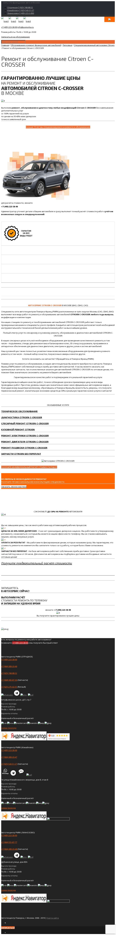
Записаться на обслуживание (15, 37)
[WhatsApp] (7, 695)
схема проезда (8, 727)
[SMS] (24, 695)
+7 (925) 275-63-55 (9, 686)
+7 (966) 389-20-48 (9, 849)
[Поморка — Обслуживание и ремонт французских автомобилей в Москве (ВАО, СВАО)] (16, 21)
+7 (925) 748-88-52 (9, 673)
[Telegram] (17, 695)
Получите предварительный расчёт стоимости (36, 563)
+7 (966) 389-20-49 (9, 666)
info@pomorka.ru (26, 27)
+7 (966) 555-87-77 (9, 842)
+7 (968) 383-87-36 (9, 680)
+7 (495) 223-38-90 (9, 27)
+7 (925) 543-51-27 (9, 764)
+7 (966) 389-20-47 (9, 757)
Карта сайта (53, 918)
